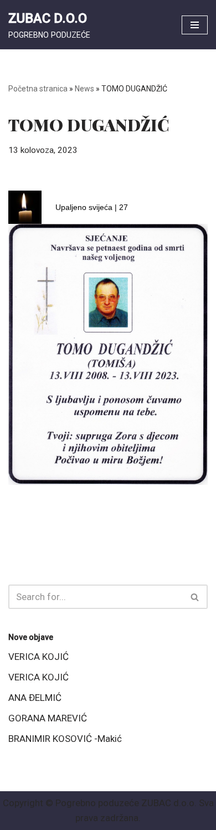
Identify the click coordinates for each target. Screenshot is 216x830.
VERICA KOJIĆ (38, 656)
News (84, 88)
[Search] (195, 597)
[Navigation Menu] (195, 25)
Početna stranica (38, 88)
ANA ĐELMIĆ (34, 697)
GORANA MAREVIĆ (47, 718)
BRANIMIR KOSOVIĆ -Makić (65, 738)
